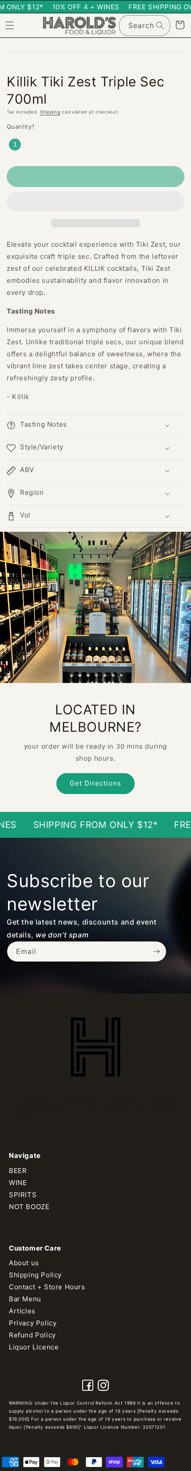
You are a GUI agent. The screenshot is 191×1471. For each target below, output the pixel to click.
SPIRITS (22, 1194)
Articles (22, 1311)
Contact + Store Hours (47, 1287)
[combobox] (144, 26)
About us (24, 1263)
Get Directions (95, 783)
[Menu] (10, 25)
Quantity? (21, 126)
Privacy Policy (32, 1323)
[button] (95, 202)
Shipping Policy (35, 1275)
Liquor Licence (34, 1347)
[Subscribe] (156, 951)
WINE (18, 1182)
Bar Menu (25, 1299)
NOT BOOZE (29, 1206)
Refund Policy (32, 1335)
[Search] (160, 25)
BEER (18, 1170)
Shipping (50, 111)
